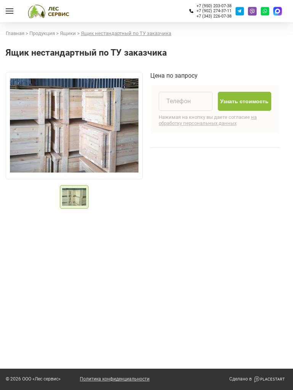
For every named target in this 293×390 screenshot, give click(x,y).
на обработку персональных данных (208, 120)
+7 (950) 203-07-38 (214, 5)
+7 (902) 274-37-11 (214, 10)
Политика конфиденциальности (115, 379)
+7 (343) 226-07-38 (214, 16)
